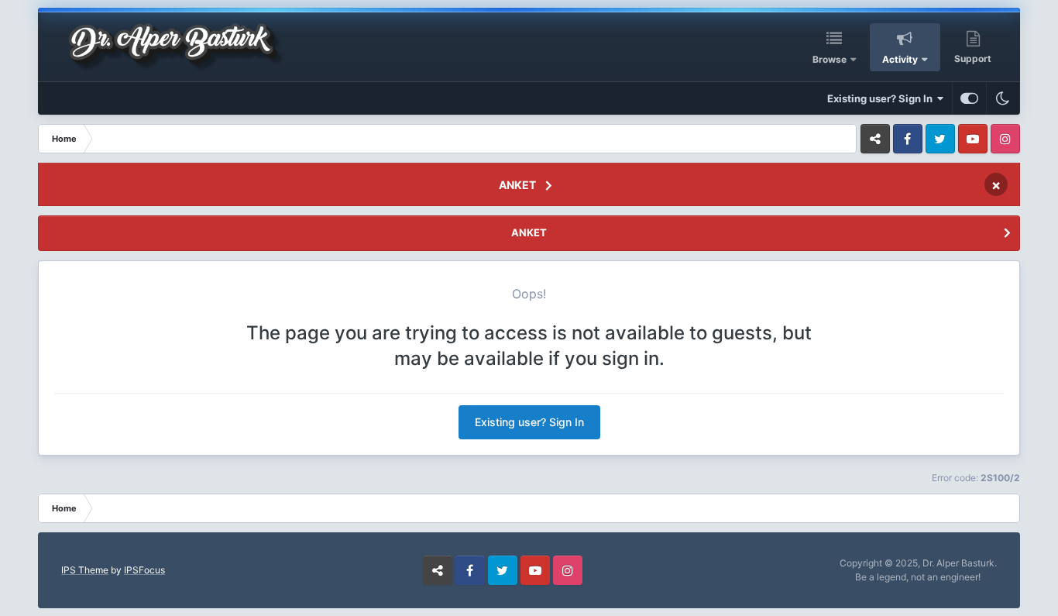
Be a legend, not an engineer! (918, 577)
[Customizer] (969, 98)
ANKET (517, 184)
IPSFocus (144, 570)
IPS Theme (84, 570)
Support (972, 58)
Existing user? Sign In (882, 98)
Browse (829, 59)
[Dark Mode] (1003, 98)
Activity (900, 59)
